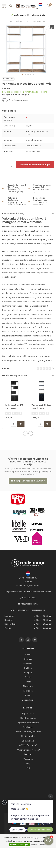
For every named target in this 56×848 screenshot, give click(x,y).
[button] (22, 74)
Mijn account (28, 713)
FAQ (28, 768)
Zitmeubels (28, 686)
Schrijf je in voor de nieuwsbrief (29, 481)
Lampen (28, 672)
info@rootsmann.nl (29, 604)
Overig (28, 677)
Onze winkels (28, 741)
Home (11, 21)
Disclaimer (28, 727)
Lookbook (28, 691)
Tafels (28, 682)
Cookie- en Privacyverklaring (28, 731)
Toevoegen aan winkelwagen (35, 164)
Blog (28, 763)
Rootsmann (8, 79)
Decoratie (28, 663)
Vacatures (28, 759)
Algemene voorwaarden (28, 722)
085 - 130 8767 (29, 597)
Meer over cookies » (39, 845)
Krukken (28, 668)
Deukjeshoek (28, 700)
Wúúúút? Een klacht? (28, 745)
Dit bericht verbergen (19, 845)
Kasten (28, 654)
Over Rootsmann (28, 718)
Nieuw (28, 695)
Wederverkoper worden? (28, 750)
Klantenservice (28, 736)
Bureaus (28, 659)
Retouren (28, 754)
